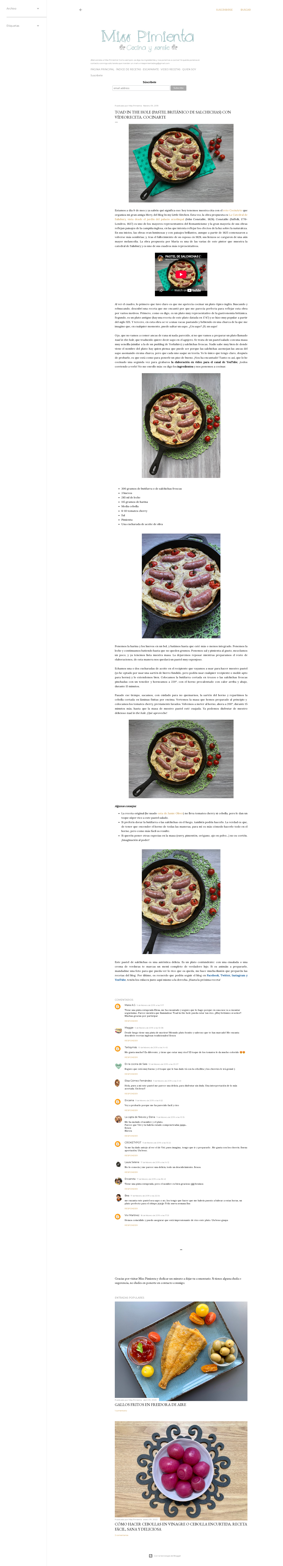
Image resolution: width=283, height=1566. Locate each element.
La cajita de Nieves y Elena (140, 1117)
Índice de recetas (128, 69)
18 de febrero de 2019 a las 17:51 (155, 1215)
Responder (131, 1021)
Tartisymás (131, 1047)
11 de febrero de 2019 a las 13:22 (156, 1142)
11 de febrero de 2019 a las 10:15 (170, 1117)
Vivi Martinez (132, 1215)
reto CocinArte (232, 210)
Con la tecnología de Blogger (167, 1556)
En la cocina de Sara (136, 1064)
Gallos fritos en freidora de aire (150, 1404)
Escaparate (151, 69)
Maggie (129, 1027)
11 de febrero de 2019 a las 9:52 (149, 1100)
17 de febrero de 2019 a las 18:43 (151, 1179)
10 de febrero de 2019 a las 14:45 (153, 1047)
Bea (127, 1195)
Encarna (129, 1100)
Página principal (102, 69)
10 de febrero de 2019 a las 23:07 (164, 1064)
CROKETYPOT (133, 1142)
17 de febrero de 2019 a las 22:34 (145, 1195)
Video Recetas (170, 69)
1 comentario (121, 1410)
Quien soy (189, 69)
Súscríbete (149, 82)
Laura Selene (132, 1162)
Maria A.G (130, 1005)
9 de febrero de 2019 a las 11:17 (150, 1005)
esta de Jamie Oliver (170, 813)
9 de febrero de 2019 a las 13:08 (149, 1028)
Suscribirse (224, 9)
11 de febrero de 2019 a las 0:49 (167, 1081)
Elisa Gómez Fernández (138, 1080)
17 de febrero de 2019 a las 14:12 (155, 1162)
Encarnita (130, 1178)
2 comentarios (121, 1535)
